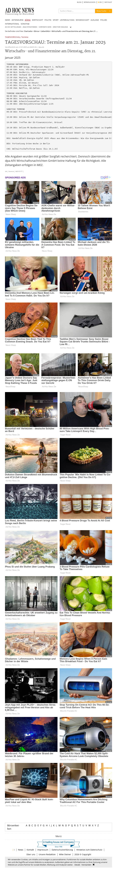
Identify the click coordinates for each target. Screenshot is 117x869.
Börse (36, 31)
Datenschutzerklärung (62, 849)
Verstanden (86, 864)
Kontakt (30, 849)
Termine (24, 37)
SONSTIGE (25, 23)
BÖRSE (28, 20)
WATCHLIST (108, 2)
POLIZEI (103, 20)
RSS (100, 2)
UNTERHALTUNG (67, 20)
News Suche (101, 11)
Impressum (42, 849)
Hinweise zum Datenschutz (89, 849)
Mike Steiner (65, 854)
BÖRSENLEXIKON (89, 2)
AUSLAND (95, 20)
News (20, 849)
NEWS (7, 20)
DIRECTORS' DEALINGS (60, 27)
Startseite (28, 31)
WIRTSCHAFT (37, 20)
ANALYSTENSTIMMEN (30, 27)
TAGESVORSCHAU (12, 37)
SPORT (55, 20)
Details (77, 864)
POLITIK (48, 20)
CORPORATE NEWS (45, 27)
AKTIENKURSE (17, 20)
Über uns (30, 854)
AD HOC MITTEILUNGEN (13, 27)
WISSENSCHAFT (82, 20)
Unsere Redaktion (47, 854)
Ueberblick (45, 31)
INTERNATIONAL (12, 23)
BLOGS (79, 2)
